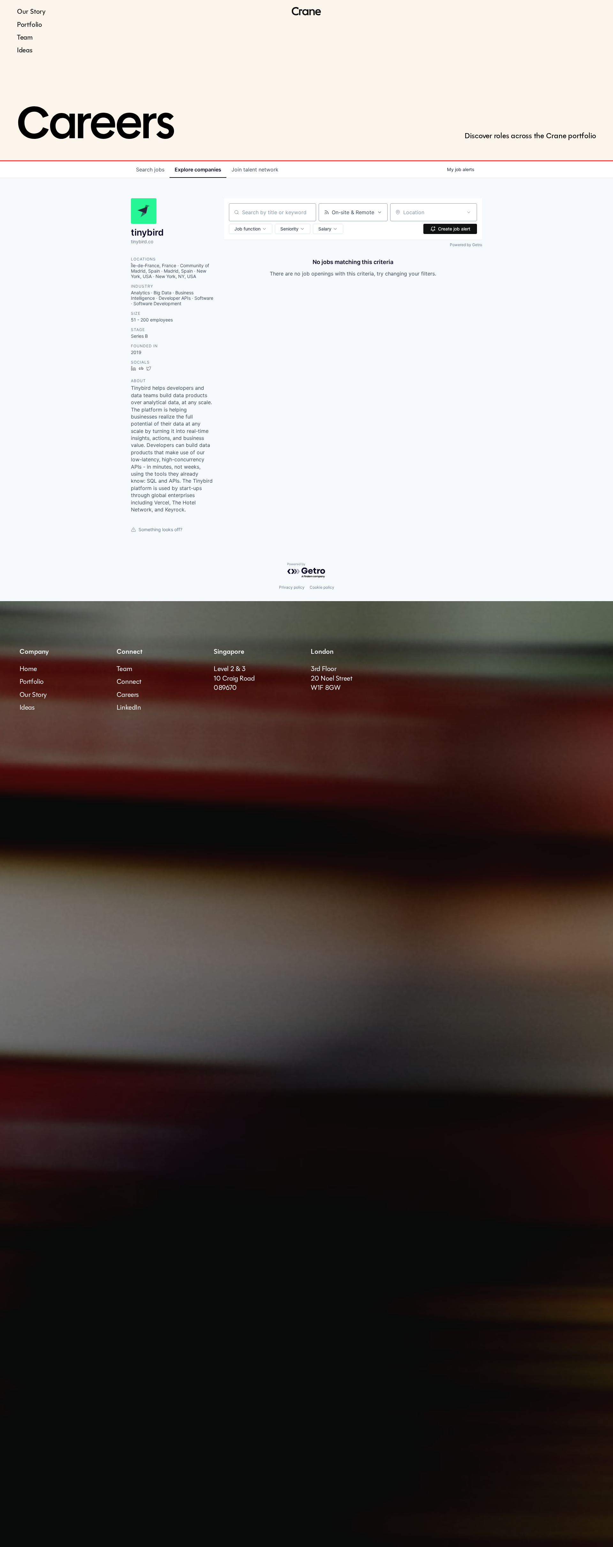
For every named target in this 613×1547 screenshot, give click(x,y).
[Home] (307, 11)
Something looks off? (160, 529)
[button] (250, 229)
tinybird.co (142, 241)
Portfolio (29, 24)
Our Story (31, 11)
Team (25, 37)
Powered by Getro (466, 244)
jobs (150, 169)
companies (198, 169)
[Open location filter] (469, 212)
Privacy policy (292, 587)
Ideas (25, 50)
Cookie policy (322, 587)
